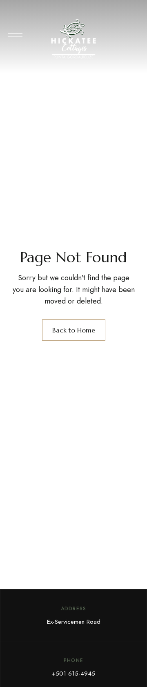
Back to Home (73, 330)
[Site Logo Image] (73, 39)
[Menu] (15, 36)
